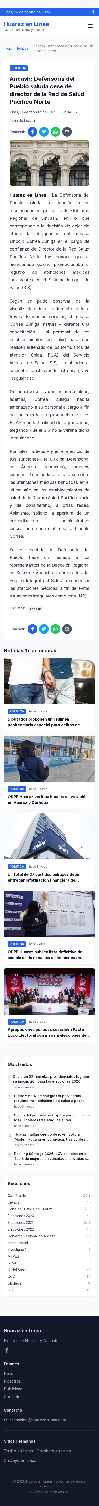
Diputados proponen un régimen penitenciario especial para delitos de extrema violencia (44, 722)
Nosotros (12, 1381)
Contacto (12, 1396)
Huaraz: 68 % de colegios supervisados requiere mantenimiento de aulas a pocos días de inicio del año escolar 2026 (49, 1098)
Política (22, 48)
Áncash (35, 609)
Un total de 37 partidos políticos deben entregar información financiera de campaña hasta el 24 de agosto (45, 877)
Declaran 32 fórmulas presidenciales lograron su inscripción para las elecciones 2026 (51, 1079)
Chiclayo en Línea (20, 1460)
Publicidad (13, 1389)
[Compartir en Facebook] (32, 132)
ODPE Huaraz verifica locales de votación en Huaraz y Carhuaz (48, 799)
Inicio (8, 48)
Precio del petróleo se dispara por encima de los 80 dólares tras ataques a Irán (52, 1117)
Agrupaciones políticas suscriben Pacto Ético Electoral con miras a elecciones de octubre (47, 1032)
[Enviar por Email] (67, 132)
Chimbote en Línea (54, 1450)
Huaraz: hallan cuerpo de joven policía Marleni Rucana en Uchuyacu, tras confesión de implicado (53, 1137)
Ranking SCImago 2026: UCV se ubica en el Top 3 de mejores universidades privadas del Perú (52, 1156)
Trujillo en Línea (18, 1450)
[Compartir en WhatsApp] (55, 132)
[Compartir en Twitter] (44, 132)
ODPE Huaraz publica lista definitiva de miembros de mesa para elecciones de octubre (45, 955)
